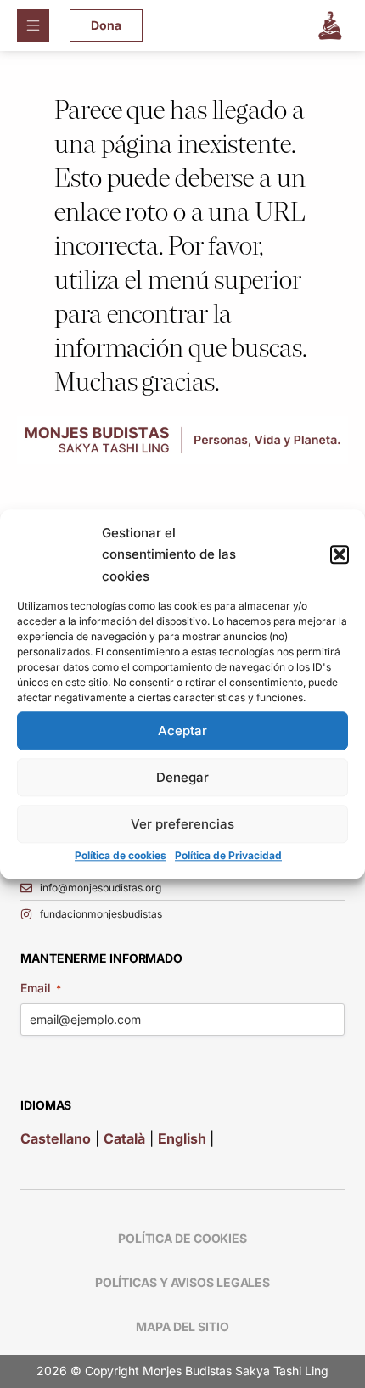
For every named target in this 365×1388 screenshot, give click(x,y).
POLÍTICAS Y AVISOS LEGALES (182, 1282)
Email (40, 988)
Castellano (55, 1138)
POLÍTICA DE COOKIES (182, 1238)
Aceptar (182, 730)
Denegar (182, 777)
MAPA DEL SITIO (182, 1326)
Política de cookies (120, 856)
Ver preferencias (182, 824)
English (184, 1138)
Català (124, 1138)
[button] (339, 554)
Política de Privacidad (228, 856)
